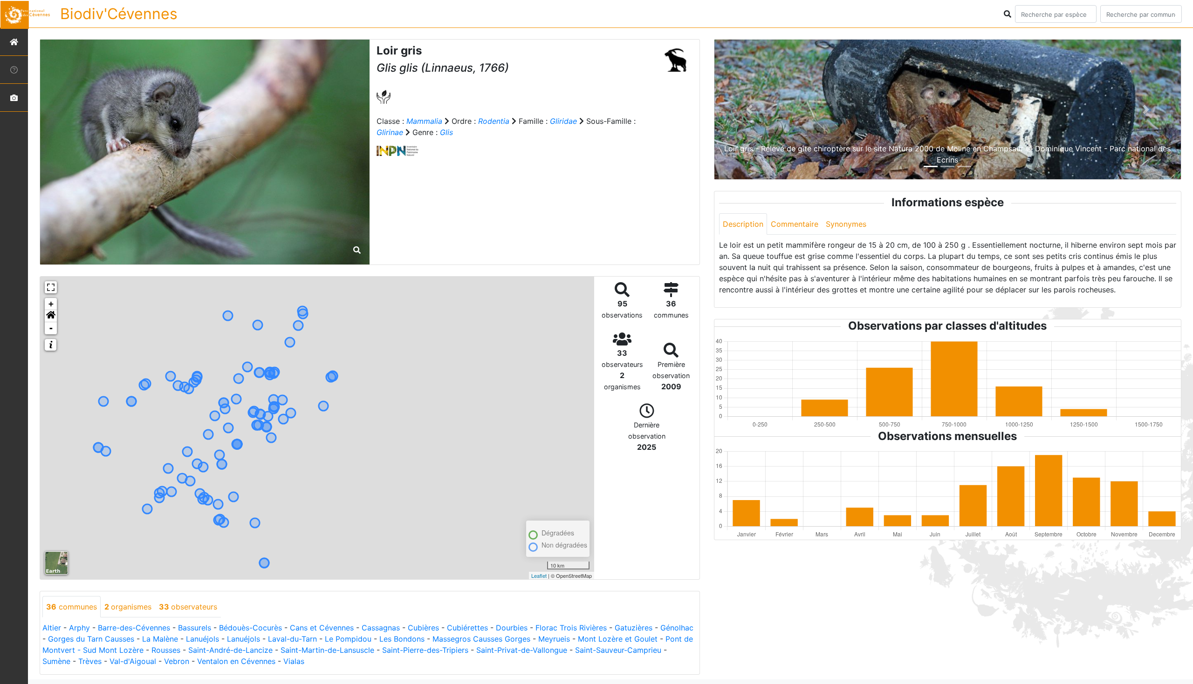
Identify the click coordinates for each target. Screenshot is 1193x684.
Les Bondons (402, 638)
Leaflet (539, 575)
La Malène (160, 638)
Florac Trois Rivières (571, 627)
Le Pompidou (348, 638)
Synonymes (846, 224)
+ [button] (51, 304)
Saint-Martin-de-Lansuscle (327, 650)
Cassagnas (381, 627)
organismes (127, 606)
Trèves (90, 661)
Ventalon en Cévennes (236, 661)
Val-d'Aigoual (133, 661)
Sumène (56, 661)
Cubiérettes (467, 627)
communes (71, 606)
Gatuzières (633, 627)
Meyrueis (554, 638)
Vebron (176, 661)
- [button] (51, 328)
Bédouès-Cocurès (250, 627)
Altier (51, 627)
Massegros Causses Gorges (481, 638)
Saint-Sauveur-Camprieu (618, 650)
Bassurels (194, 627)
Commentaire (794, 224)
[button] (51, 316)
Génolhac (676, 627)
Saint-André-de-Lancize (230, 650)
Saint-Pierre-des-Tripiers (425, 650)
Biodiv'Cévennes (119, 14)
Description (743, 224)
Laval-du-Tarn (292, 638)
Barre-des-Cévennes (134, 627)
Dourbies (512, 627)
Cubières (423, 627)
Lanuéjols (202, 638)
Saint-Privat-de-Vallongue (521, 650)
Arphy (79, 627)
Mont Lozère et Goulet (618, 638)
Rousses (165, 650)
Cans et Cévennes (322, 627)
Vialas (293, 661)
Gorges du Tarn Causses (91, 638)
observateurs (188, 606)
